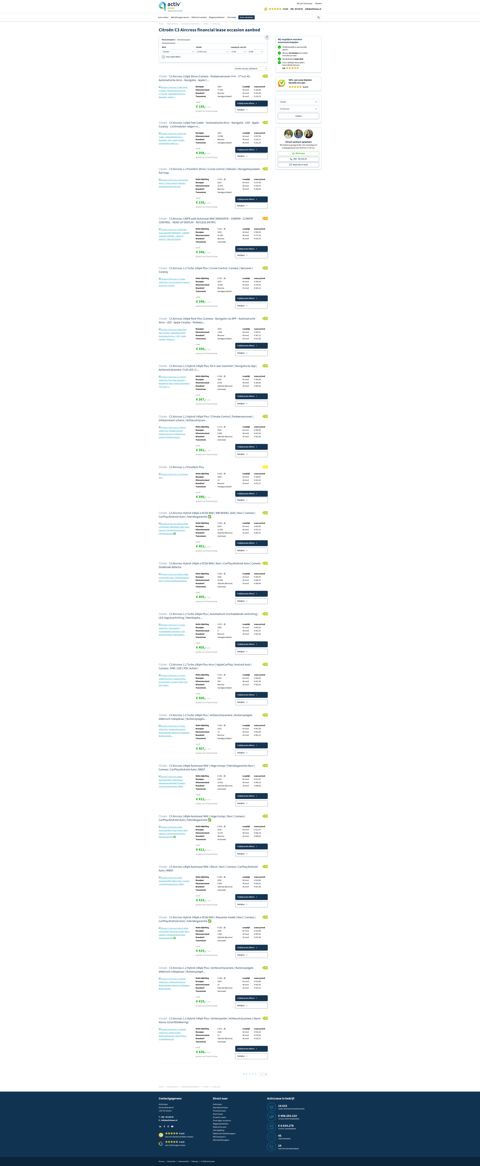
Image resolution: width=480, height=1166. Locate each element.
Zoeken (298, 116)
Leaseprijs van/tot (238, 47)
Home (161, 24)
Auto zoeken (163, 17)
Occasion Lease (219, 1117)
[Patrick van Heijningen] (288, 133)
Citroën (205, 24)
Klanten (318, 3)
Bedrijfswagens (183, 39)
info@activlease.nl (313, 9)
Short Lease (218, 1114)
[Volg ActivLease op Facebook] (164, 1126)
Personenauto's (168, 39)
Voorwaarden (183, 1161)
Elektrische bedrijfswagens (224, 1133)
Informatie (231, 17)
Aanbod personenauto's (190, 24)
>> (266, 1074)
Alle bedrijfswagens (221, 1140)
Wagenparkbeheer (217, 17)
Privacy (161, 1161)
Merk (164, 47)
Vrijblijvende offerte (245, 103)
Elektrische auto (219, 1127)
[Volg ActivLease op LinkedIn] (160, 1126)
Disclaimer (171, 1161)
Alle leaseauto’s (219, 1136)
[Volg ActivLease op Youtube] (172, 1126)
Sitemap (195, 1161)
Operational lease (220, 1107)
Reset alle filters (267, 37)
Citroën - (205, 78)
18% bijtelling (218, 1130)
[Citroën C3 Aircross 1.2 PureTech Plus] (174, 476)
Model (199, 47)
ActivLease (217, 1104)
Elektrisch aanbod (199, 17)
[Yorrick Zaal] (298, 133)
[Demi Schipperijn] (308, 133)
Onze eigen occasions (222, 1120)
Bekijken (241, 109)
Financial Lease (219, 1110)
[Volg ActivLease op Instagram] (168, 1126)
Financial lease (172, 24)
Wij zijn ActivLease (304, 3)
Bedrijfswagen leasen (180, 17)
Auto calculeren (246, 17)
